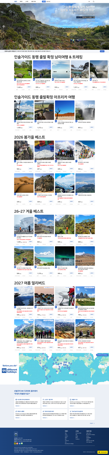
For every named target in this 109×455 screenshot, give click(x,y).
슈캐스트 (87, 436)
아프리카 (66, 436)
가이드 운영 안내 (89, 442)
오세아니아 (67, 440)
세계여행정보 (88, 437)
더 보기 (91, 423)
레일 (76, 434)
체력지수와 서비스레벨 (90, 440)
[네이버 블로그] (22, 443)
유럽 (65, 433)
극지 (65, 442)
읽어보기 (102, 51)
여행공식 (87, 439)
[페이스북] (19, 443)
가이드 (44, 1)
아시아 (66, 434)
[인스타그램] (17, 443)
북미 (65, 439)
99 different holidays (102, 354)
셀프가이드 (48, 1)
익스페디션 (77, 439)
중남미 (66, 437)
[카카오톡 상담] (15, 443)
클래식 (77, 437)
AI (89, 1)
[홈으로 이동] (15, 1)
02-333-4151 (20, 438)
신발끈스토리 (88, 433)
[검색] (93, 1)
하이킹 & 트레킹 (78, 433)
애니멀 (77, 436)
